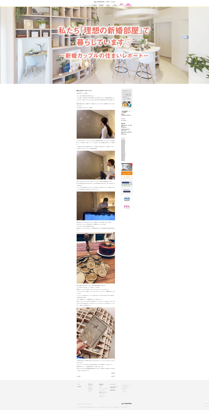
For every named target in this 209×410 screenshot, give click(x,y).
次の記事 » (113, 376)
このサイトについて (125, 387)
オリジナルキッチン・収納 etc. (103, 388)
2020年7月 (123, 159)
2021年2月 (123, 151)
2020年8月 (123, 158)
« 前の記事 (78, 376)
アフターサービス (101, 395)
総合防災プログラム (101, 396)
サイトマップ (124, 390)
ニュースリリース (125, 384)
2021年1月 (123, 152)
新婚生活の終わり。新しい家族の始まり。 (126, 126)
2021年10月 (123, 142)
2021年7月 (123, 145)
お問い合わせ (124, 391)
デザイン (100, 387)
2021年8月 (123, 144)
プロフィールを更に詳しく (127, 99)
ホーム (79, 384)
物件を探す (79, 386)
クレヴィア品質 (101, 393)
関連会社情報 (124, 388)
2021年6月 (123, 146)
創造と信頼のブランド (91, 385)
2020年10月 (123, 155)
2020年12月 (123, 153)
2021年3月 (123, 150)
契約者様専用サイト (113, 390)
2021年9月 (123, 143)
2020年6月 (123, 160)
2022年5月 (123, 139)
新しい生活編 (85, 93)
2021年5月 (123, 147)
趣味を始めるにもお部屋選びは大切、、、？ (126, 133)
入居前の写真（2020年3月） (126, 115)
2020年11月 (123, 154)
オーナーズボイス (113, 384)
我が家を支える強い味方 (125, 129)
